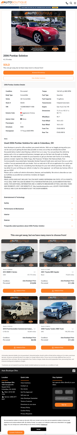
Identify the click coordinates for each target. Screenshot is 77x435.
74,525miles (70, 275)
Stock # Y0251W (7, 326)
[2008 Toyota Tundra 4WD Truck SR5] (57, 310)
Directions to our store (28, 404)
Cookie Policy (25, 411)
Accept (38, 429)
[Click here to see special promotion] (38, 7)
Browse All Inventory (38, 72)
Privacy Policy (25, 407)
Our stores (24, 389)
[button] (67, 3)
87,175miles (32, 275)
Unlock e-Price (20, 290)
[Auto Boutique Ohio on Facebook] (73, 370)
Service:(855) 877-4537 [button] (9, 398)
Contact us (24, 386)
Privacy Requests (26, 414)
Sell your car (25, 395)
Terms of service (26, 401)
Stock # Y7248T (45, 269)
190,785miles (69, 332)
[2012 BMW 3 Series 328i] (19, 253)
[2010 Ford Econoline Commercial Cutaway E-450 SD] (19, 310)
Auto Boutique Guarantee (29, 398)
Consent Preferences (15, 432)
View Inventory (25, 383)
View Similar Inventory (38, 78)
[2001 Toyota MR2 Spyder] (57, 253)
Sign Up (64, 405)
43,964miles (32, 332)
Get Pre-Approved (26, 392)
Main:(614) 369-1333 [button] (8, 393)
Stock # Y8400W (7, 269)
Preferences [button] (44, 424)
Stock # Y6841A (45, 326)
